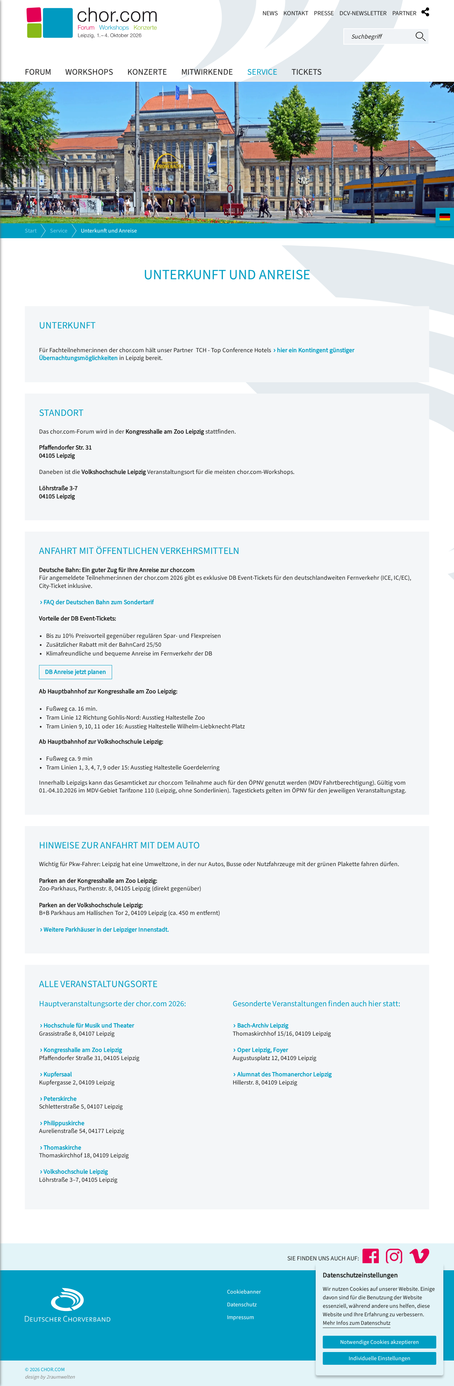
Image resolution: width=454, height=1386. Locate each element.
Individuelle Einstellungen (379, 1358)
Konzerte (147, 72)
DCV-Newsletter (363, 13)
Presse (324, 13)
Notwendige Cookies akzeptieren (379, 1342)
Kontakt (295, 13)
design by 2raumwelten (50, 1377)
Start (31, 231)
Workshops (89, 72)
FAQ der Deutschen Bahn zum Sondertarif (99, 602)
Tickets (307, 72)
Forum (38, 72)
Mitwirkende (207, 72)
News (270, 13)
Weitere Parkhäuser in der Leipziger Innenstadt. (106, 929)
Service (262, 72)
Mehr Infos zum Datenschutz (357, 1323)
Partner (404, 13)
